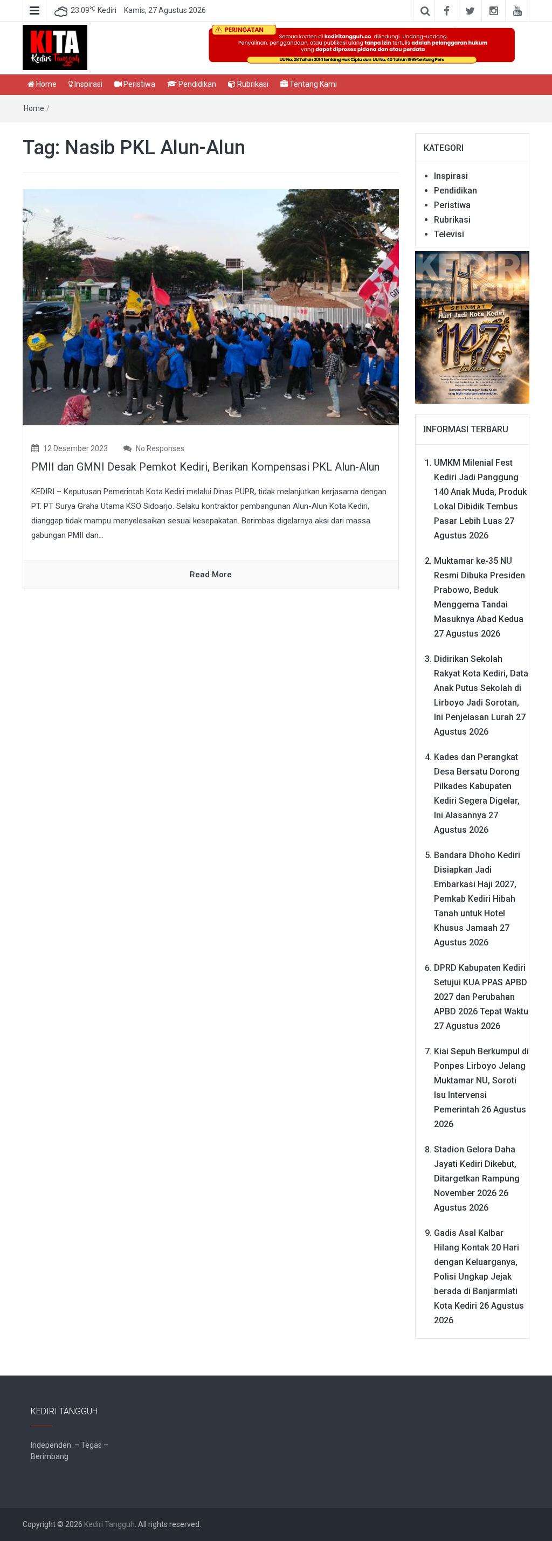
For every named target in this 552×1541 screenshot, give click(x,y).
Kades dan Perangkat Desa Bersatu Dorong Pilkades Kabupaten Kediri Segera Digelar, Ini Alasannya (477, 786)
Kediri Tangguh (109, 1524)
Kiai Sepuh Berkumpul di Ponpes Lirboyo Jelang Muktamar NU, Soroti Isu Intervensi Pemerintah (481, 1080)
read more (211, 574)
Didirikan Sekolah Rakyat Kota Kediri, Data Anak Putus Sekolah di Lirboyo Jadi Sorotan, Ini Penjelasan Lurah (481, 688)
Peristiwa (138, 84)
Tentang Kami (312, 84)
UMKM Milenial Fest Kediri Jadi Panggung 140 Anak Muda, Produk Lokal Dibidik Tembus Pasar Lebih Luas (480, 492)
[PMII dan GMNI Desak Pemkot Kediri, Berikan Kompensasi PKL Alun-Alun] (211, 307)
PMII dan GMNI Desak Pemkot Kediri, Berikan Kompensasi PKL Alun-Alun (205, 466)
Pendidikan (196, 84)
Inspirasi (87, 84)
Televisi (449, 234)
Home (45, 84)
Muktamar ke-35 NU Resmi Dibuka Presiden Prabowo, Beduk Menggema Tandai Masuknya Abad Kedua (479, 590)
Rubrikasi (252, 84)
